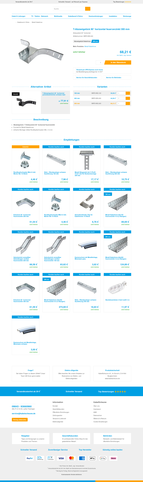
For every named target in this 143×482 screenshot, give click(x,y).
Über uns (96, 406)
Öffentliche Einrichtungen (61, 412)
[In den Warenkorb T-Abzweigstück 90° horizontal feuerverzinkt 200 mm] (128, 98)
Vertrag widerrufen (19, 420)
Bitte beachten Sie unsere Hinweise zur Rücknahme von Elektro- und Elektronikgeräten (71, 375)
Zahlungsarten (57, 415)
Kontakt (55, 406)
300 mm (77, 103)
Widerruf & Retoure (99, 418)
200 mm (77, 98)
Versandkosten (80, 466)
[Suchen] (87, 9)
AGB (95, 412)
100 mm (77, 93)
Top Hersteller (85, 449)
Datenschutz (97, 415)
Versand (128, 55)
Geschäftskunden (58, 409)
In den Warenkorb (118, 62)
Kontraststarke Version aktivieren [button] (71, 474)
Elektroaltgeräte (58, 422)
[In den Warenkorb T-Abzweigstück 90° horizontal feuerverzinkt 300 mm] (128, 103)
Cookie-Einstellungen (100, 422)
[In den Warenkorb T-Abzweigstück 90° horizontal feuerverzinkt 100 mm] (128, 93)
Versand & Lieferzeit (59, 418)
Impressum (97, 409)
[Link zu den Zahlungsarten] (71, 459)
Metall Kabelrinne (90, 46)
